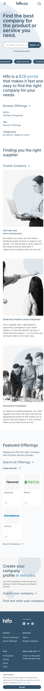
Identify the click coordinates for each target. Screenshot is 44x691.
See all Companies (11, 544)
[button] (22, 4)
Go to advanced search (21, 51)
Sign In (25, 637)
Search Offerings (10, 641)
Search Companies (10, 637)
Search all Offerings (16, 462)
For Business (8, 656)
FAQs (5, 667)
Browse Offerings (15, 106)
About (5, 663)
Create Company (14, 165)
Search (33, 45)
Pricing (6, 659)
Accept (22, 687)
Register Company (30, 641)
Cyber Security (14, 62)
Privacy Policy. (26, 683)
